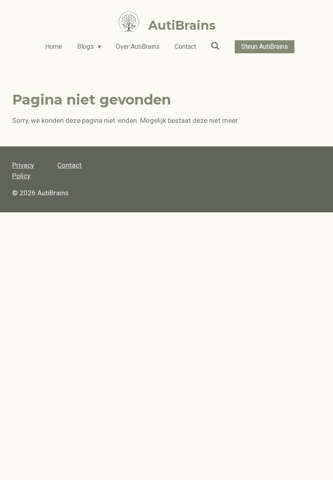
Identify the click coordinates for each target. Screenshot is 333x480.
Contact (69, 165)
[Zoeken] (215, 45)
